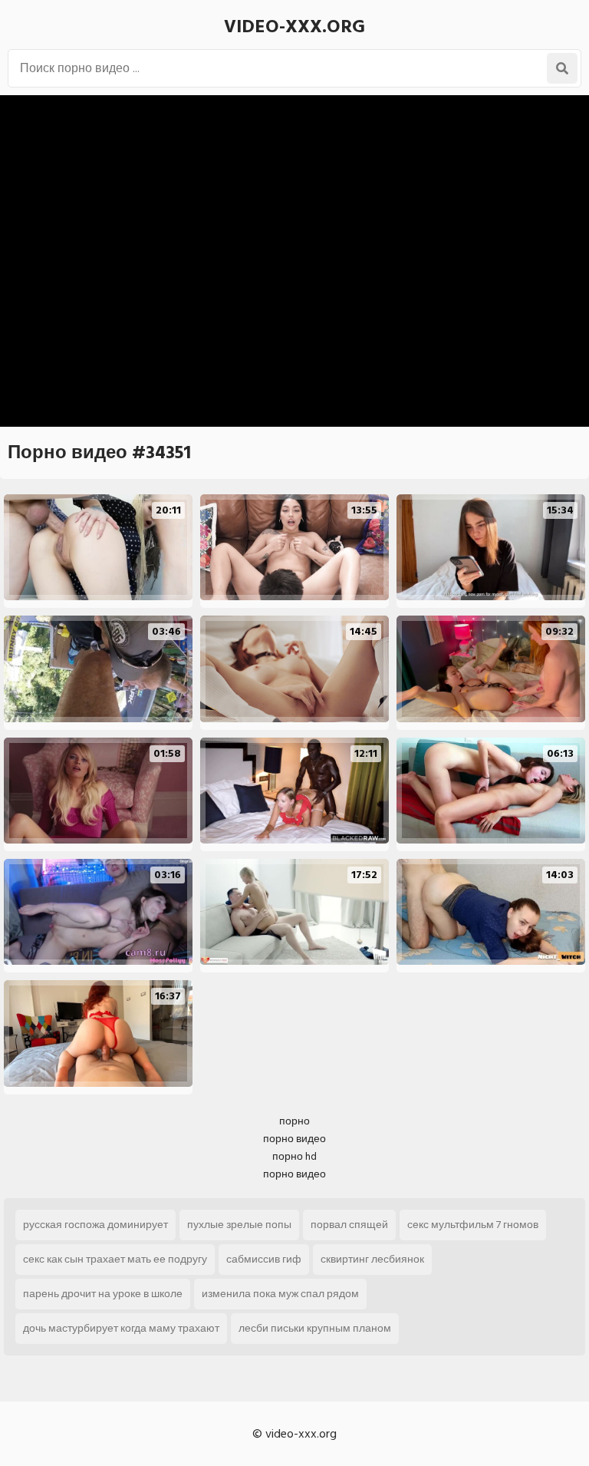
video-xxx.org (294, 26)
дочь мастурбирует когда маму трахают (121, 1328)
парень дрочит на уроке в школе (103, 1294)
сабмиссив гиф (263, 1259)
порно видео (294, 1138)
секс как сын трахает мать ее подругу (115, 1259)
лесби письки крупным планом (315, 1328)
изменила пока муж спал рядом (280, 1294)
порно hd (294, 1156)
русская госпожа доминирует (95, 1224)
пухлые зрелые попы (239, 1224)
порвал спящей (349, 1224)
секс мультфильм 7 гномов (472, 1224)
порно (294, 1121)
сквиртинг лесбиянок (372, 1259)
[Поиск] (562, 68)
